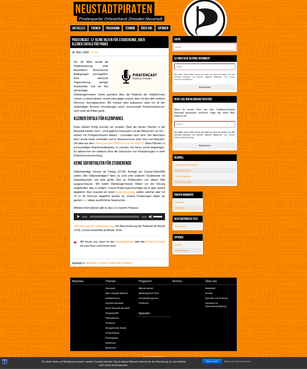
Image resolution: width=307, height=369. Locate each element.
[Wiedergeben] (78, 216)
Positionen (144, 302)
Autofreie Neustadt (114, 302)
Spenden (163, 28)
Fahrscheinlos (112, 317)
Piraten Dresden (183, 170)
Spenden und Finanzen (216, 297)
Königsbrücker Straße (115, 327)
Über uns (146, 28)
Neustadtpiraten (114, 9)
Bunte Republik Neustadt (117, 307)
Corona (102, 263)
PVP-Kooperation (183, 181)
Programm (113, 28)
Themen (95, 28)
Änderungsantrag (125, 192)
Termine (130, 28)
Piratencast (114, 263)
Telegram (179, 207)
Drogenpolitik (111, 312)
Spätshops (110, 342)
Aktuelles (78, 28)
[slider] (158, 216)
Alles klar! (212, 361)
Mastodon (180, 202)
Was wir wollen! (146, 288)
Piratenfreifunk (112, 332)
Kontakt (208, 293)
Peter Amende (158, 356)
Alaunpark (110, 288)
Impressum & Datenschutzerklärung (216, 304)
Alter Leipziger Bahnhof (116, 293)
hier (85, 200)
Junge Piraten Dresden (186, 164)
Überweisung (181, 250)
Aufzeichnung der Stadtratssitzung (94, 226)
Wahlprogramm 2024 (149, 293)
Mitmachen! (111, 347)
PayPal (178, 244)
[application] (119, 216)
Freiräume (110, 322)
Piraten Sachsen (183, 176)
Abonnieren (181, 226)
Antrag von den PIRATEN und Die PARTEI (120, 143)
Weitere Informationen (237, 361)
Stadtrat (126, 263)
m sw (94, 52)
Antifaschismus (112, 297)
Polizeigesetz (111, 337)
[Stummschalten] (150, 216)
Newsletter (210, 288)
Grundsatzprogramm (148, 297)
